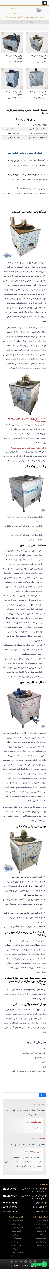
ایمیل (44, 1057)
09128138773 (12, 13)
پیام (44, 1066)
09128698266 (13, 8)
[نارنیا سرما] (39, 10)
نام (45, 1048)
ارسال (43, 1094)
